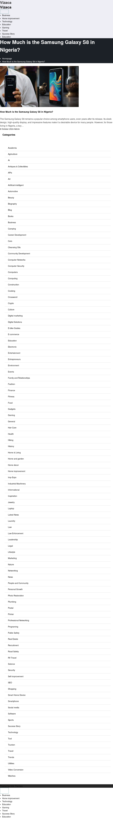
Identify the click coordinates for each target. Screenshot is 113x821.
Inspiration (12, 496)
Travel (5, 30)
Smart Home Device (16, 695)
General (11, 421)
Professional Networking (18, 620)
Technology (7, 21)
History (11, 446)
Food (10, 402)
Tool (10, 738)
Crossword (12, 297)
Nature (11, 564)
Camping (12, 228)
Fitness (11, 396)
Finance (11, 390)
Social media (13, 707)
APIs (10, 172)
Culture (11, 309)
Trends (11, 757)
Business (6, 15)
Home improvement (10, 18)
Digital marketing (15, 315)
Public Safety (13, 632)
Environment (13, 365)
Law (10, 527)
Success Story (8, 33)
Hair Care (12, 427)
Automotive (13, 191)
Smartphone (13, 701)
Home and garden (16, 458)
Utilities (11, 763)
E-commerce (13, 334)
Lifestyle (11, 552)
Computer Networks (16, 259)
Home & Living (14, 452)
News (10, 577)
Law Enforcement (15, 533)
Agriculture (12, 154)
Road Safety (13, 651)
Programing (13, 626)
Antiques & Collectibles (18, 166)
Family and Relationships (19, 377)
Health (11, 433)
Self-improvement (15, 676)
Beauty (11, 197)
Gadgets (11, 409)
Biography (12, 203)
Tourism (11, 744)
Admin (17, 129)
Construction (13, 284)
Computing (13, 278)
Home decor (13, 465)
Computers (13, 272)
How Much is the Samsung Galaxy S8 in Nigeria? (26, 111)
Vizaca (5, 7)
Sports (11, 720)
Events (11, 371)
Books (10, 216)
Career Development (17, 234)
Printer (11, 614)
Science (11, 663)
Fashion (11, 384)
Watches (11, 775)
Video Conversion (15, 769)
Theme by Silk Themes (11, 785)
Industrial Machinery (17, 483)
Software (12, 713)
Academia (12, 147)
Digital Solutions (15, 322)
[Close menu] (4, 791)
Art (9, 179)
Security (11, 670)
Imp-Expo (12, 477)
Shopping (12, 688)
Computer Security (16, 266)
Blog (10, 210)
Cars (10, 241)
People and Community (18, 583)
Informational (13, 489)
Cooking (11, 290)
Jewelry (11, 502)
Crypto (11, 303)
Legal (10, 545)
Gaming (5, 27)
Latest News (13, 514)
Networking (13, 570)
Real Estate (13, 639)
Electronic (12, 346)
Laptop (11, 508)
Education (6, 24)
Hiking (10, 440)
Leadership (13, 539)
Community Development (19, 253)
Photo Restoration (16, 595)
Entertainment (14, 353)
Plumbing (12, 601)
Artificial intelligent (16, 185)
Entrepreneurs (14, 359)
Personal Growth (15, 589)
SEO (10, 682)
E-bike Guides (14, 328)
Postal (10, 607)
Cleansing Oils (14, 247)
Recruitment (13, 645)
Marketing (12, 558)
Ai (9, 160)
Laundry (11, 520)
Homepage (7, 58)
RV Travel (12, 657)
